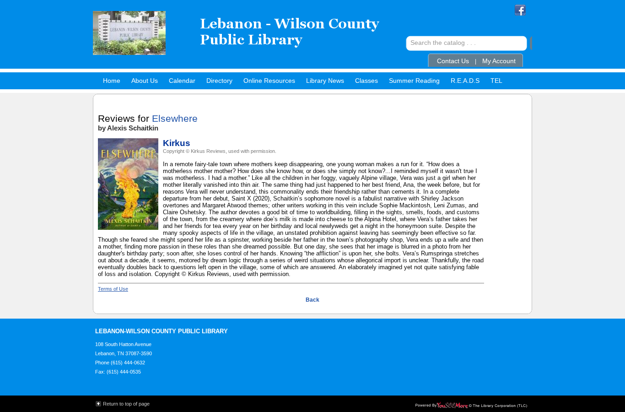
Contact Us (453, 61)
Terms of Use (113, 289)
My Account (499, 61)
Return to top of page (126, 404)
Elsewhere (175, 118)
